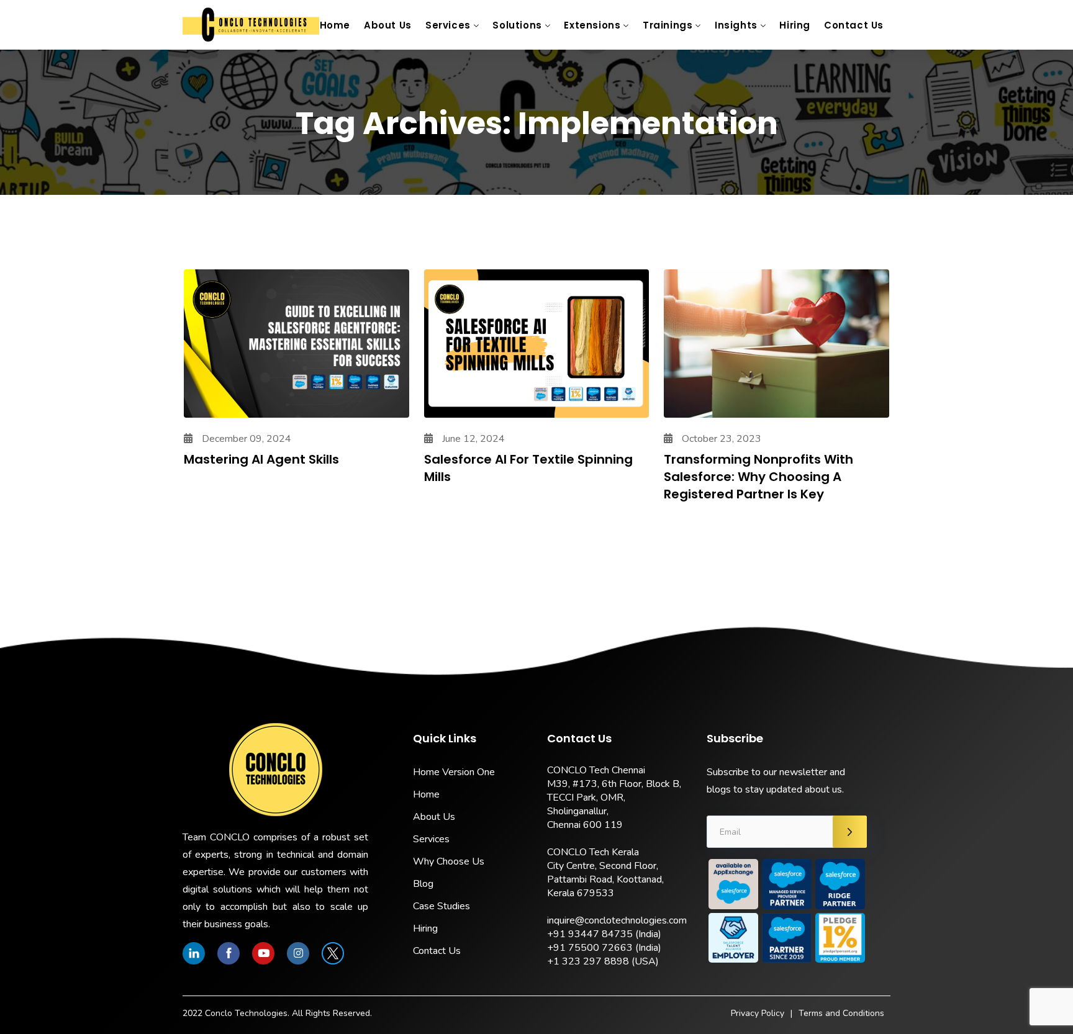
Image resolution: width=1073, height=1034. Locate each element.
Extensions (592, 25)
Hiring (794, 25)
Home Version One (454, 772)
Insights (736, 25)
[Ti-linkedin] (194, 953)
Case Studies (441, 906)
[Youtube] (263, 953)
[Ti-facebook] (228, 953)
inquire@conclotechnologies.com (617, 920)
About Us (388, 25)
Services (448, 25)
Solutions (516, 25)
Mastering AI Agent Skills (261, 459)
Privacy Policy (757, 1013)
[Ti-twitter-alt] (333, 953)
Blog (423, 884)
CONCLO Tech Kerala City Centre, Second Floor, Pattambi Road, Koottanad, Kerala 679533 (605, 872)
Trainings (667, 25)
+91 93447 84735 (590, 934)
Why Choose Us (448, 861)
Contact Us (854, 25)
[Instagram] (298, 953)
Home (335, 25)
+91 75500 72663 (590, 948)
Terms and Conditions (841, 1013)
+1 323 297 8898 (588, 961)
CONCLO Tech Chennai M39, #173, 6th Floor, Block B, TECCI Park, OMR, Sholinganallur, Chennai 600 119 (614, 797)
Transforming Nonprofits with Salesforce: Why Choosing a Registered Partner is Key (758, 477)
